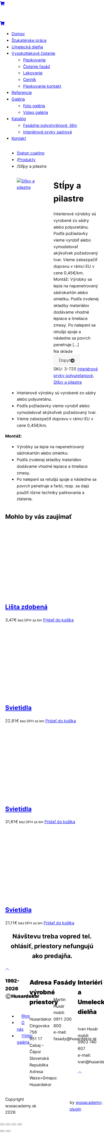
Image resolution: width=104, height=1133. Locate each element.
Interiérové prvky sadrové (47, 131)
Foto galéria (34, 105)
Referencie (22, 92)
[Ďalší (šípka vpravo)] (8, 1131)
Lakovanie (32, 72)
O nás (21, 1026)
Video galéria (35, 112)
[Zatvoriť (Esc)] (19, 1124)
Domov (18, 33)
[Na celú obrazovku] (8, 1124)
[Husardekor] (29, 16)
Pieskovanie (34, 59)
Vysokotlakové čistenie (33, 53)
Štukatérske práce (29, 40)
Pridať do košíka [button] (58, 619)
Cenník (29, 79)
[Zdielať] (14, 1124)
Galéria (18, 99)
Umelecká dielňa (27, 46)
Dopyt (64, 360)
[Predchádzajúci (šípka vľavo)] (2, 1131)
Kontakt (19, 138)
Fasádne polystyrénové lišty (50, 125)
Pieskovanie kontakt (42, 86)
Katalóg (19, 118)
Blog (25, 1016)
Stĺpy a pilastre (67, 382)
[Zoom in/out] (2, 1124)
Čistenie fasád (36, 66)
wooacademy (88, 1102)
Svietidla (18, 707)
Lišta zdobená (26, 606)
